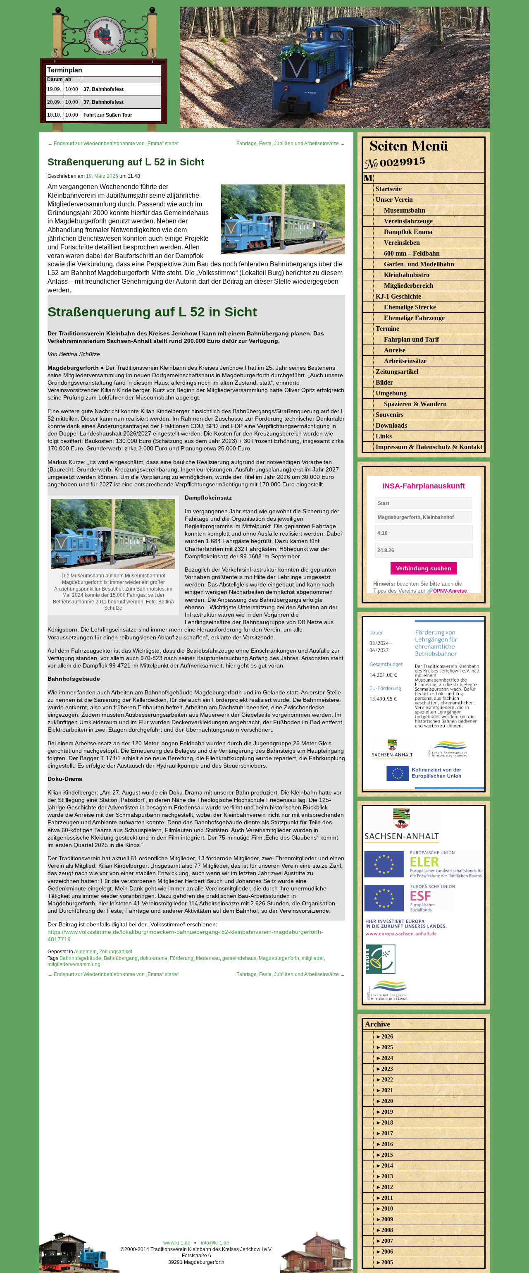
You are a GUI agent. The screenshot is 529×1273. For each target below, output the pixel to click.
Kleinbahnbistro (406, 274)
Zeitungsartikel (115, 952)
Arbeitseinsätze (405, 360)
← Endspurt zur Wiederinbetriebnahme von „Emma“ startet (113, 143)
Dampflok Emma (408, 231)
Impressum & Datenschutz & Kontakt (429, 446)
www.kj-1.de (177, 1243)
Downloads (391, 425)
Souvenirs (389, 414)
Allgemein (85, 952)
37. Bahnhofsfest (103, 89)
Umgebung (391, 393)
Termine (387, 328)
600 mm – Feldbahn (412, 253)
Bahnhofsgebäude (80, 958)
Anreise (394, 350)
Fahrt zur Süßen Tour (107, 115)
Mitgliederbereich (409, 285)
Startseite (389, 188)
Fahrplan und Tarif (411, 339)
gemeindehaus (239, 958)
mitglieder (313, 958)
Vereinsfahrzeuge (408, 221)
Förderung (181, 958)
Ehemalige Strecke (410, 307)
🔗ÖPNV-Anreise (447, 591)
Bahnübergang (121, 958)
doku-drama (153, 958)
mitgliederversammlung (74, 964)
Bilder (384, 382)
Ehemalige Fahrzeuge (414, 317)
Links (384, 436)
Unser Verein (394, 199)
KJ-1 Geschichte (398, 296)
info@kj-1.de (215, 1243)
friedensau (208, 958)
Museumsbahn (404, 210)
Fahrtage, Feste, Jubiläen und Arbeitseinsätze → (290, 143)
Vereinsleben (402, 242)
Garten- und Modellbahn (419, 264)
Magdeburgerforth (279, 958)
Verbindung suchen (423, 568)
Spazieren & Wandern (415, 403)
